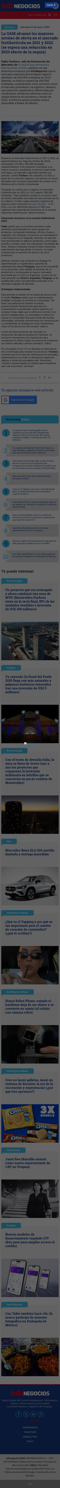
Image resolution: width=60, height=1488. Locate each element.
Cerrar (50, 5)
